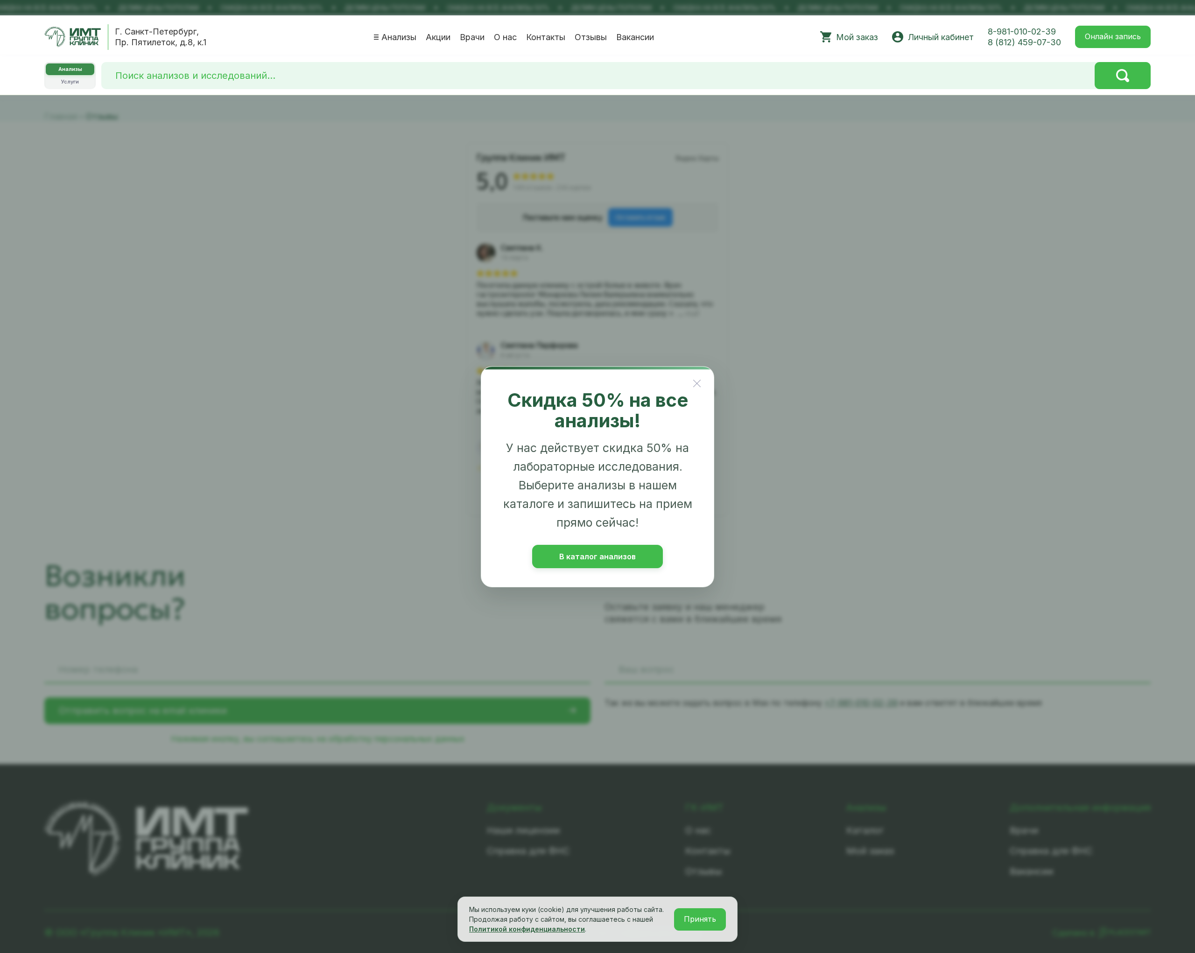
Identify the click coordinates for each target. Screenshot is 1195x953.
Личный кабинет (941, 37)
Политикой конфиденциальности (527, 929)
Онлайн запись (1113, 36)
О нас (505, 37)
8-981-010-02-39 (1022, 31)
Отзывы (591, 37)
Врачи (472, 37)
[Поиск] (1123, 75)
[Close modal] (697, 383)
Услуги (70, 81)
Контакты (545, 37)
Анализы (398, 37)
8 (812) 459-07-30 (1024, 42)
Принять (700, 919)
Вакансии (635, 37)
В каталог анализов (597, 556)
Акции (438, 37)
